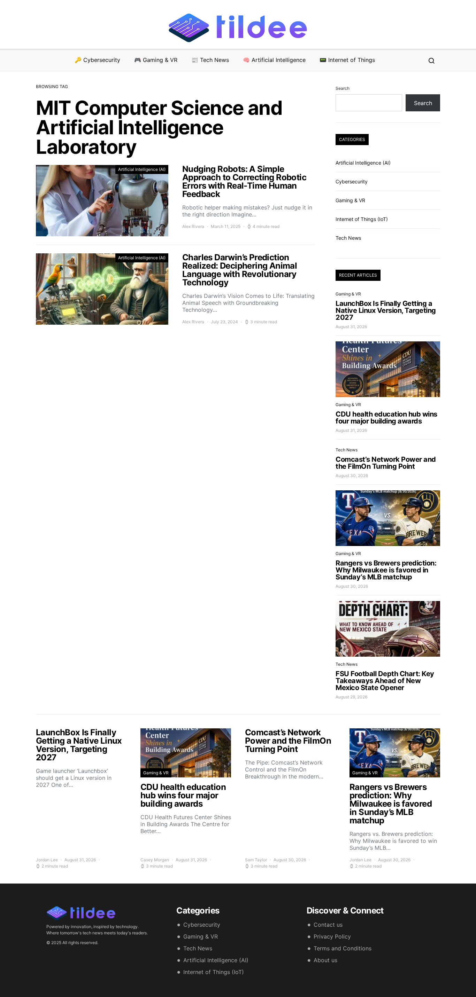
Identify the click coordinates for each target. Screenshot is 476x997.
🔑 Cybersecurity (97, 59)
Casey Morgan (154, 859)
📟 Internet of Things (347, 59)
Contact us (328, 924)
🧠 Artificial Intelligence (274, 59)
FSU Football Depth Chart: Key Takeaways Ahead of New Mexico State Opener (385, 681)
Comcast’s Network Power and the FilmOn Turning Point (386, 462)
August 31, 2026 (351, 326)
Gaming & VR (350, 200)
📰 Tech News (210, 59)
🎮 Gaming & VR (155, 59)
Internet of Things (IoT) (362, 219)
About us (325, 960)
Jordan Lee (47, 859)
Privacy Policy (332, 936)
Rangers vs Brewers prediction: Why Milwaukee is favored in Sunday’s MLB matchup (386, 570)
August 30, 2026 (352, 475)
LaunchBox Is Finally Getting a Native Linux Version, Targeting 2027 (386, 310)
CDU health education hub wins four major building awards (386, 417)
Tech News (348, 238)
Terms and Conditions (342, 948)
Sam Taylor (256, 859)
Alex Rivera (193, 226)
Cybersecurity (352, 181)
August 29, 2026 (351, 696)
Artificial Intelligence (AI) (142, 169)
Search (343, 88)
